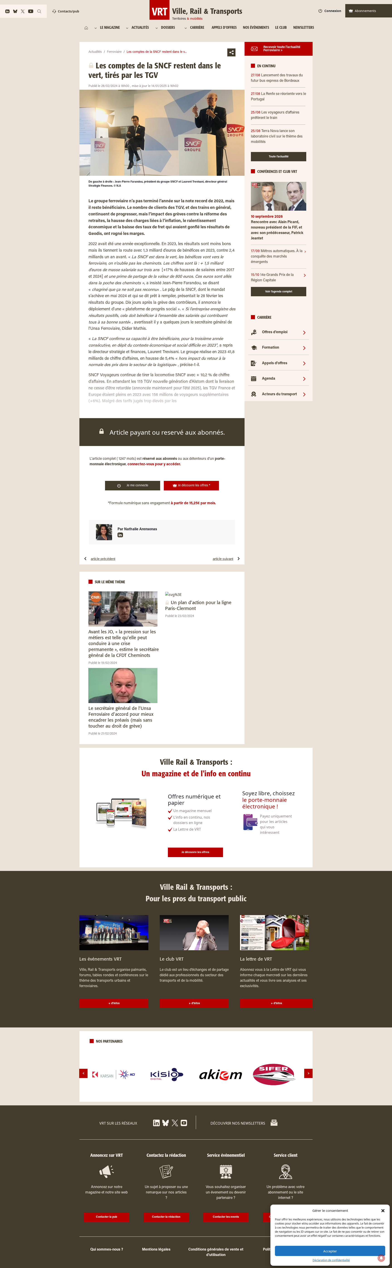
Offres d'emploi (274, 332)
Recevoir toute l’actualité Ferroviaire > (281, 49)
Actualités (95, 52)
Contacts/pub (68, 11)
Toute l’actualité (279, 156)
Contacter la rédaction (166, 1217)
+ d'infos (114, 1003)
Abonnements (365, 11)
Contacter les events (226, 1217)
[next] (308, 1073)
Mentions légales (156, 1249)
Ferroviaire (114, 52)
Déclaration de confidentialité (331, 1260)
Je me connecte (137, 485)
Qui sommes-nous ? (106, 1249)
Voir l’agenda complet (278, 291)
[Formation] (304, 347)
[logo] (113, 1074)
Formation (270, 348)
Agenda (268, 379)
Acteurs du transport (279, 394)
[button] (383, 1210)
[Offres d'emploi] (304, 332)
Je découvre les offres (195, 852)
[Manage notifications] (381, 1258)
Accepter (330, 1251)
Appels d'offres (274, 363)
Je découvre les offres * (193, 485)
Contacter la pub (106, 1217)
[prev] (83, 1073)
